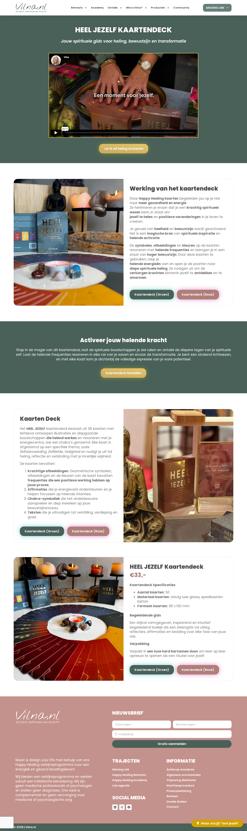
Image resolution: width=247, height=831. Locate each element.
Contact (173, 807)
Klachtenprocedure (180, 785)
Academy (97, 7)
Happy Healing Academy (129, 780)
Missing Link (120, 769)
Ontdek (113, 7)
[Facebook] (129, 807)
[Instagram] (122, 807)
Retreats (77, 7)
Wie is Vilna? (134, 7)
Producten (158, 7)
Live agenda (120, 785)
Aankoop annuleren (180, 769)
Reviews (172, 796)
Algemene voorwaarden (184, 775)
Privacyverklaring (179, 791)
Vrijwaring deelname (181, 780)
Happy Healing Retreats (129, 775)
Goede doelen (177, 802)
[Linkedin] (115, 807)
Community (181, 7)
